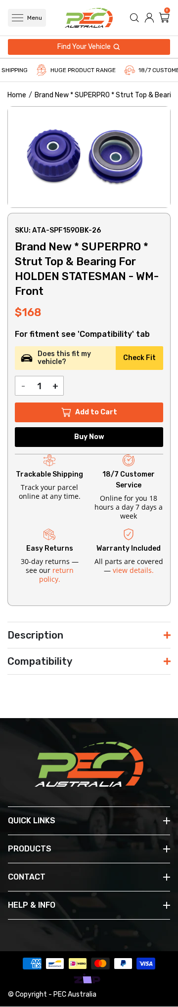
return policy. (56, 574)
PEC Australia (74, 994)
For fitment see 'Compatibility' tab (82, 334)
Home (16, 95)
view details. (133, 570)
